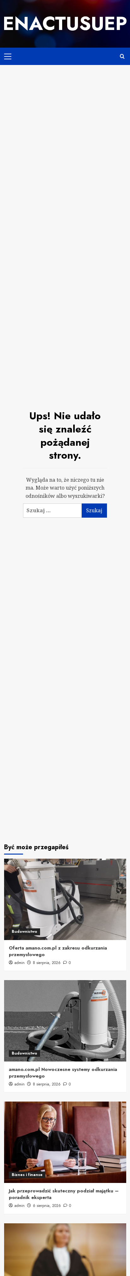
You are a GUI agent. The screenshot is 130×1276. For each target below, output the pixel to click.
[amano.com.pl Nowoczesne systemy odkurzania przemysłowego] (65, 1020)
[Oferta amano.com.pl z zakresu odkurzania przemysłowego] (65, 899)
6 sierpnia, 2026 (47, 1205)
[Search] (122, 56)
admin (20, 963)
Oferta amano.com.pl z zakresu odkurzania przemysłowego (58, 951)
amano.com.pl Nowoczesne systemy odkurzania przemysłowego (63, 1072)
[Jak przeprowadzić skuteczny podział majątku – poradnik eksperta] (65, 1142)
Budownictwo (24, 931)
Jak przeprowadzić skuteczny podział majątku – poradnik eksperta (64, 1194)
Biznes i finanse (27, 1175)
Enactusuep (65, 23)
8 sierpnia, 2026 (47, 963)
